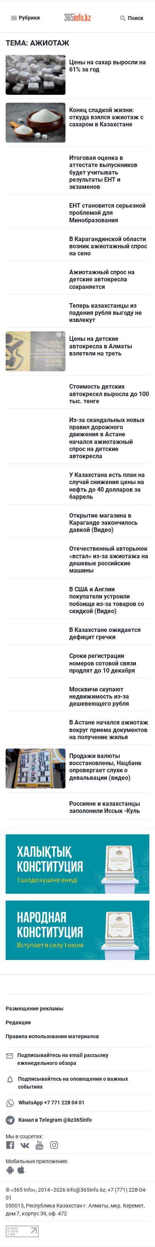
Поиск (135, 18)
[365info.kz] (77, 18)
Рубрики (29, 18)
